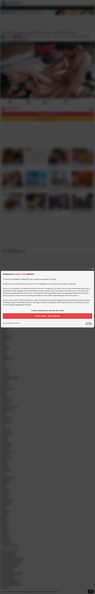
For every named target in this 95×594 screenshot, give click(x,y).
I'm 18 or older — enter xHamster (47, 316)
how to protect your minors (11, 323)
